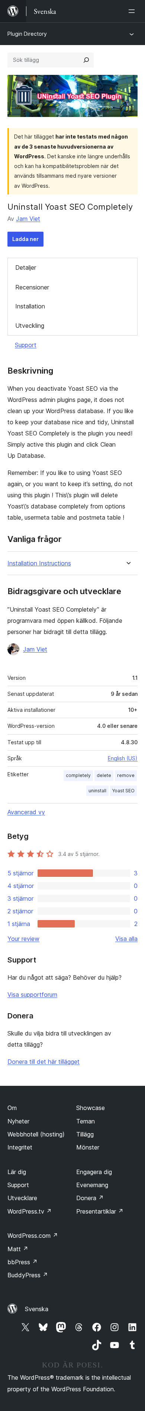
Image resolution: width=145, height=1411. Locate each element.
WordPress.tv (29, 1211)
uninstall (97, 790)
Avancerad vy (26, 812)
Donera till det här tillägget (43, 1061)
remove (126, 775)
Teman (85, 1121)
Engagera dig (94, 1172)
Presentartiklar (99, 1211)
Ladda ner (25, 239)
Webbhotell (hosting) (36, 1134)
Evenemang (92, 1185)
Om (12, 1108)
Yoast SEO (123, 790)
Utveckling (29, 325)
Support (25, 345)
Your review (23, 938)
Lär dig (16, 1172)
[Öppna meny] (133, 11)
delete (104, 775)
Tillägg (85, 1134)
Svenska (36, 1309)
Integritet (19, 1147)
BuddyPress (27, 1275)
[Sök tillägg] (86, 60)
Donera (90, 1198)
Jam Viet (28, 218)
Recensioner (32, 287)
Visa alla (126, 938)
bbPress (22, 1262)
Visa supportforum (32, 994)
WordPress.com (32, 1235)
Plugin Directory (27, 34)
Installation (30, 306)
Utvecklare (22, 1198)
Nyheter (18, 1121)
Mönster (87, 1147)
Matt (17, 1249)
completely (78, 775)
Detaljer (25, 267)
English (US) (123, 758)
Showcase (90, 1108)
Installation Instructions (39, 563)
